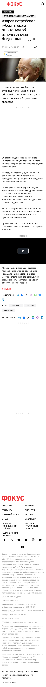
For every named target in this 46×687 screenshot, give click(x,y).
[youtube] (26, 540)
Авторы (29, 514)
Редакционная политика (10, 534)
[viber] (33, 540)
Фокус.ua (6, 289)
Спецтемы (30, 510)
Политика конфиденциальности (17, 675)
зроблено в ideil (10, 682)
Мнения (29, 505)
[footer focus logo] (13, 498)
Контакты (6, 678)
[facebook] (5, 540)
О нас (5, 519)
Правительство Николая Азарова (19, 16)
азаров (31, 305)
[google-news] (40, 540)
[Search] (42, 4)
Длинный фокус (11, 514)
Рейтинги (7, 510)
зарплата (16, 305)
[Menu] (3, 4)
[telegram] (19, 540)
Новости (7, 505)
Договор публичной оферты (31, 526)
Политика (8, 12)
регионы (9, 310)
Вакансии (30, 519)
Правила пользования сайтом (9, 526)
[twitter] (12, 540)
